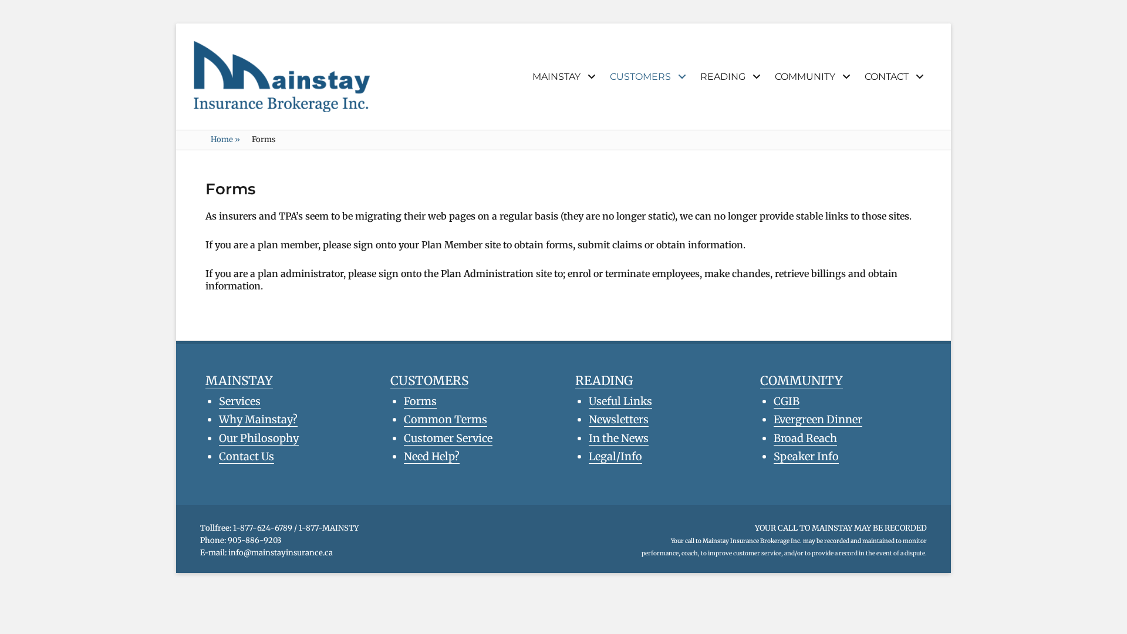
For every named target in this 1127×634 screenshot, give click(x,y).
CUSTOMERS (640, 76)
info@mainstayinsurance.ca (280, 553)
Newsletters (619, 419)
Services (240, 401)
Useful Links (620, 401)
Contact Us (246, 456)
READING (722, 76)
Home (225, 139)
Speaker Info (806, 456)
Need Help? (432, 456)
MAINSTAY (556, 76)
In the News (619, 438)
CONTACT (887, 76)
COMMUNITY (805, 76)
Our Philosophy (259, 438)
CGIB (786, 401)
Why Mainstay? (258, 419)
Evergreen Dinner (818, 419)
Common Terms (445, 419)
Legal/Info (615, 456)
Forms (420, 401)
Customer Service (448, 438)
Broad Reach (805, 438)
